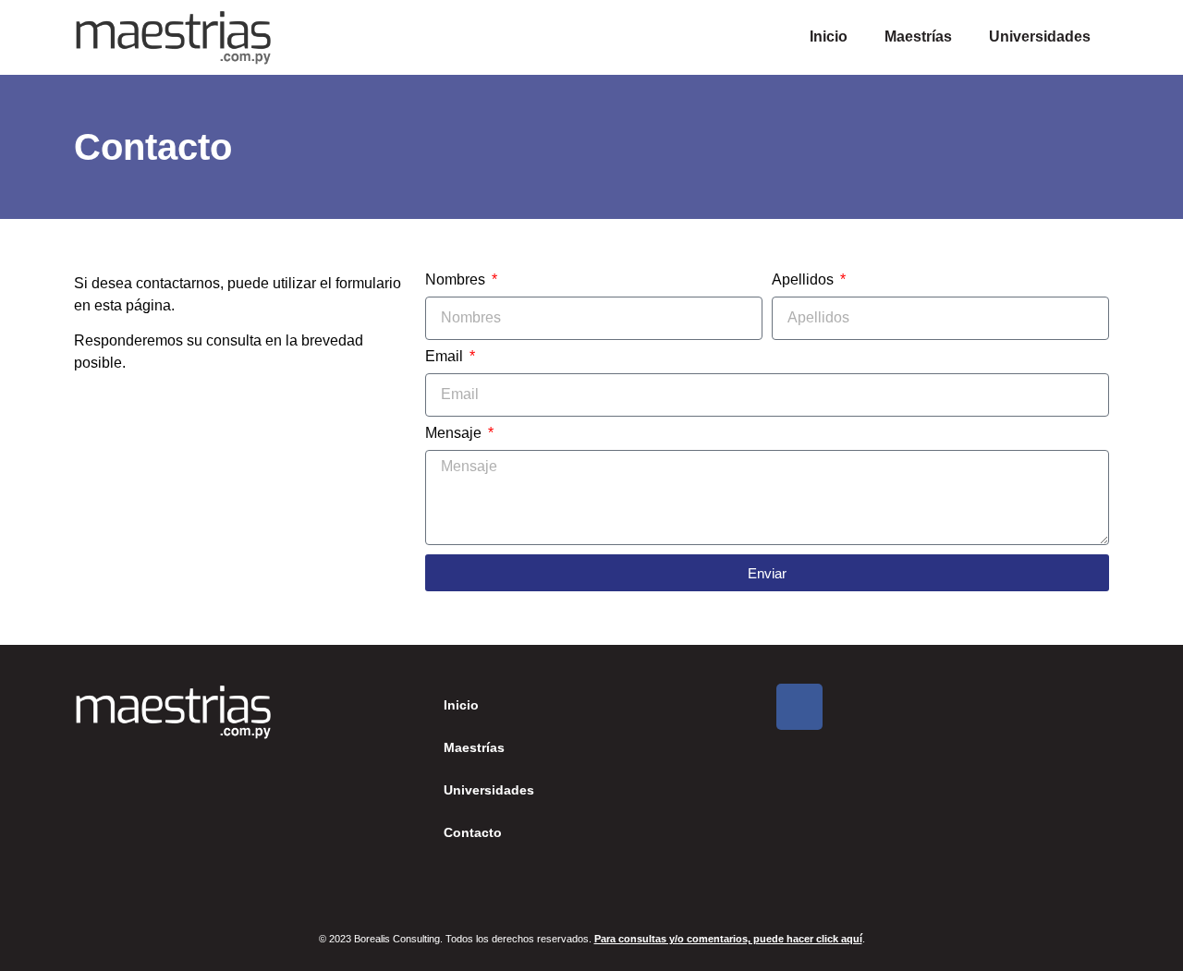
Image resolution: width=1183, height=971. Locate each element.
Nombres (457, 280)
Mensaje (455, 433)
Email (446, 356)
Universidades (1040, 36)
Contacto (473, 832)
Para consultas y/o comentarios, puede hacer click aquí (728, 938)
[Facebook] (799, 707)
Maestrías (918, 36)
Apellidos (804, 280)
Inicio (829, 36)
